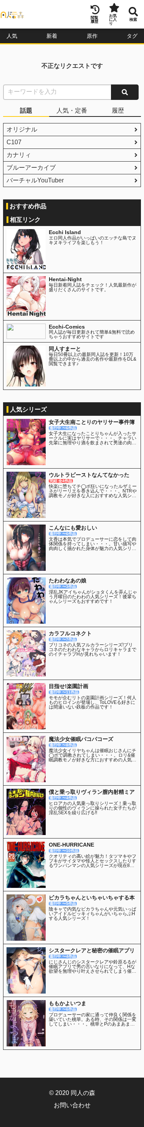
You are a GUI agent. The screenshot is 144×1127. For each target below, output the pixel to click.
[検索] (125, 92)
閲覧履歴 (94, 19)
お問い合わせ (72, 1105)
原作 (92, 36)
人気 (12, 36)
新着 (51, 36)
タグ (132, 36)
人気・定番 (71, 110)
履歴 (118, 110)
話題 (26, 110)
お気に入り (113, 19)
